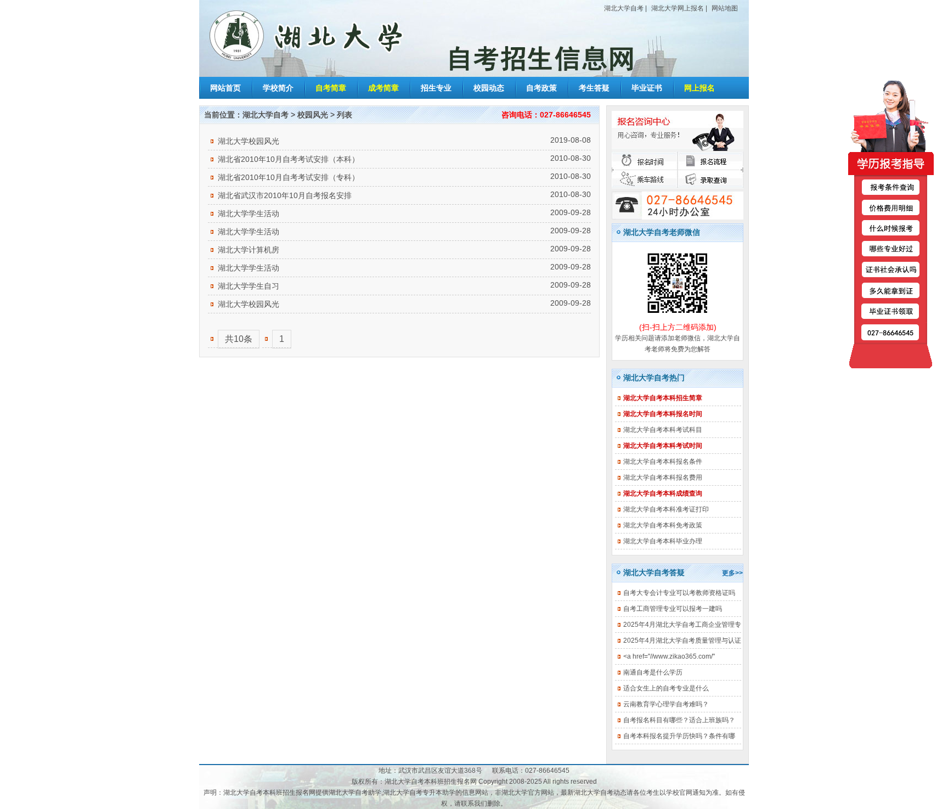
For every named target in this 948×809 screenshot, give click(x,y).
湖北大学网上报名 (677, 8)
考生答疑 (594, 87)
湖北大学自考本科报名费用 (662, 477)
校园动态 (488, 87)
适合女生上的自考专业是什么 (666, 688)
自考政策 (541, 87)
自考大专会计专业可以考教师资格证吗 (679, 593)
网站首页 (225, 87)
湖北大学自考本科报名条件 (662, 461)
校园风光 (312, 114)
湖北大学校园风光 (248, 141)
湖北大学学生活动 (248, 213)
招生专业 (436, 87)
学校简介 (278, 87)
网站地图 (725, 8)
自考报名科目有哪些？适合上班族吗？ (679, 720)
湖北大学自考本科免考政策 (662, 525)
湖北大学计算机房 (248, 249)
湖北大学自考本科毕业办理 (662, 541)
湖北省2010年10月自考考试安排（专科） (288, 177)
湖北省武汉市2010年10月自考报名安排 (285, 195)
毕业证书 (646, 87)
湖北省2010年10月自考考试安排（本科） (288, 159)
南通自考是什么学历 (652, 672)
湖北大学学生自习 (248, 286)
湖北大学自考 (624, 8)
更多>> (732, 573)
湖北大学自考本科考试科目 (662, 430)
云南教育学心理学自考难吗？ (666, 704)
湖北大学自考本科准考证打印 (666, 509)
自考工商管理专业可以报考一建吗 (672, 609)
